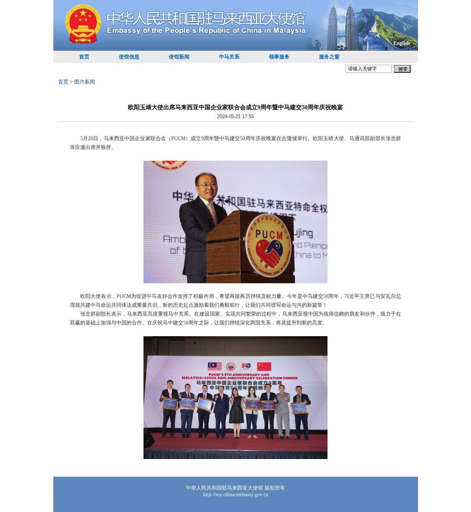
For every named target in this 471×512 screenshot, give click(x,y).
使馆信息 (129, 57)
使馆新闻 (179, 57)
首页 (84, 57)
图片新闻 (84, 82)
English (401, 43)
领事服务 (279, 57)
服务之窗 (329, 57)
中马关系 (229, 57)
